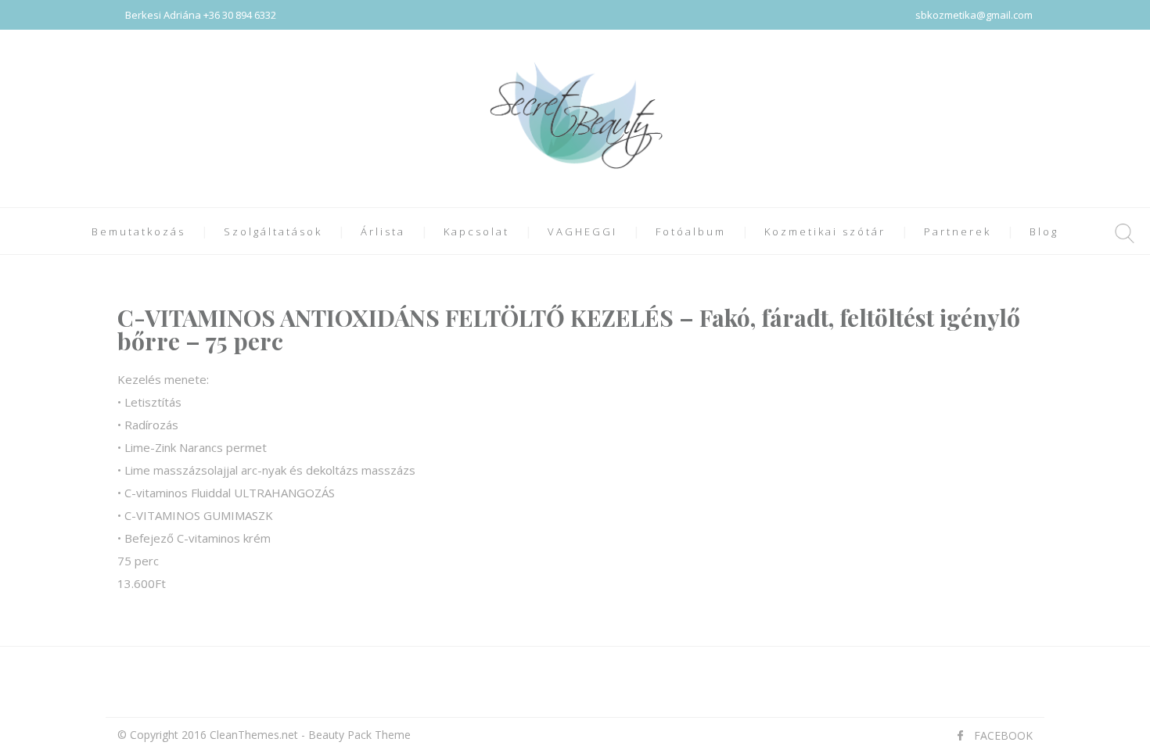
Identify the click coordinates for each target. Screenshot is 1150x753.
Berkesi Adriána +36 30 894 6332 (200, 15)
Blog (1044, 231)
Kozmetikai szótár (825, 231)
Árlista (383, 231)
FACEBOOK (1003, 735)
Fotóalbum (691, 231)
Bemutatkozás (138, 231)
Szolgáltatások (273, 231)
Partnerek (957, 231)
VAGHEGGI (582, 231)
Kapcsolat (476, 231)
